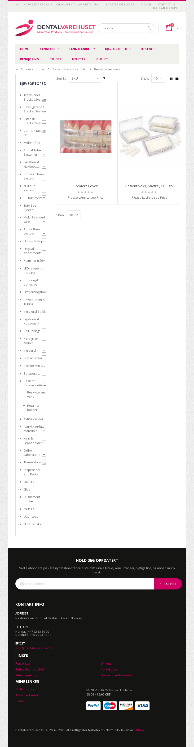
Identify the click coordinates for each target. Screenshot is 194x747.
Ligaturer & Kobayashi (31, 321)
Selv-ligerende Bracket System (35, 109)
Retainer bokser (33, 407)
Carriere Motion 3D (35, 132)
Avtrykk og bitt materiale (34, 428)
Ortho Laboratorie (32, 452)
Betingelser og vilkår (29, 669)
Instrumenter (33, 358)
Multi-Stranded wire (34, 219)
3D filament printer (32, 499)
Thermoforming (35, 462)
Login (19, 701)
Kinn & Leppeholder (33, 440)
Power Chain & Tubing (34, 302)
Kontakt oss (109, 669)
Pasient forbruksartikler (70, 69)
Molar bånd (32, 143)
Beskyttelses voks (36, 394)
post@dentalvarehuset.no (34, 648)
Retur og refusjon (27, 675)
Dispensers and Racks (32, 472)
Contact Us (166, 4)
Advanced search (27, 695)
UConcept (31, 516)
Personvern (23, 663)
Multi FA (29, 509)
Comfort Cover (86, 186)
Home (17, 69)
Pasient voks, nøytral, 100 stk (149, 186)
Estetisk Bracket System (35, 121)
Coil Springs (32, 331)
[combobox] (126, 28)
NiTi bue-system (30, 188)
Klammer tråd (33, 260)
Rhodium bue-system (34, 176)
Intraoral (30, 350)
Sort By (61, 78)
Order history (25, 689)
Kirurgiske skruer (31, 341)
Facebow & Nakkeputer (32, 164)
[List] (177, 79)
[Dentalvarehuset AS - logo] (56, 28)
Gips (27, 489)
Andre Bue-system (32, 231)
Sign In (146, 4)
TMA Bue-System (30, 207)
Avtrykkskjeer (33, 419)
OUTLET (29, 482)
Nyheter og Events (120, 4)
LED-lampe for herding (34, 270)
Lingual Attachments (33, 251)
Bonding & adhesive (31, 282)
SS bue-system (34, 198)
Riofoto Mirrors (34, 365)
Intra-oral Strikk (35, 311)
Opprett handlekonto (116, 675)
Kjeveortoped (35, 69)
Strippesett (32, 373)
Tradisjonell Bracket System (35, 97)
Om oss (106, 663)
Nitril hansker (33, 524)
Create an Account (164, 8)
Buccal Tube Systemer (32, 152)
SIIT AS (139, 730)
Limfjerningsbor (35, 292)
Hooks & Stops (34, 241)
